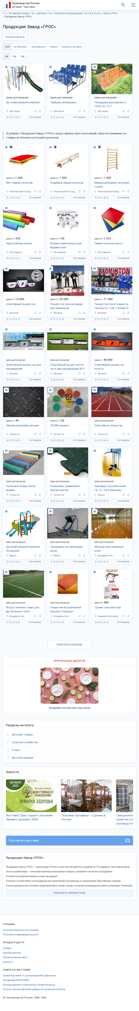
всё (7, 46)
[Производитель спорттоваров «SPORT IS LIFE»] (35, 252)
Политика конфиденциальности (20, 934)
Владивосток (105, 555)
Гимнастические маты (108, 243)
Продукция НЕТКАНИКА (16, 980)
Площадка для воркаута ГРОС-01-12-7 (110, 104)
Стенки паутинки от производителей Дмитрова (29, 975)
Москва (13, 312)
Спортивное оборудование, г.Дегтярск (100, 13)
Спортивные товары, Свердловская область (87, 13)
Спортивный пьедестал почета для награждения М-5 (67, 367)
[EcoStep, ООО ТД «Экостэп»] (35, 434)
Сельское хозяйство (25, 742)
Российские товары (19, 13)
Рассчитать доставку (24, 840)
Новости (8, 962)
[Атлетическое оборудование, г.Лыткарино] (128, 252)
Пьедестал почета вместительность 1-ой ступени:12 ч (111, 306)
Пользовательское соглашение (20, 930)
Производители (12, 952)
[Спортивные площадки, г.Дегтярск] (128, 111)
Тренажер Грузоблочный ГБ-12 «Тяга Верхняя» (110, 488)
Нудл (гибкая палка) (19, 243)
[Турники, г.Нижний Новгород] (128, 616)
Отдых (16, 750)
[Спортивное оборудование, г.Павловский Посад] (83, 191)
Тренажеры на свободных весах (66, 549)
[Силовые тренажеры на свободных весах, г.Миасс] (83, 555)
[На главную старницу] (4, 13)
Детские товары (22, 734)
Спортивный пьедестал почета (109, 367)
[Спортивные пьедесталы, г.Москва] (39, 312)
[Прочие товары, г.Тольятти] (39, 434)
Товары (7, 948)
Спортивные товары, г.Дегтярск (91, 13)
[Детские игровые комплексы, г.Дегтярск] (39, 111)
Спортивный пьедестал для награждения (23, 367)
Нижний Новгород (108, 616)
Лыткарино (15, 252)
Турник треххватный (107, 607)
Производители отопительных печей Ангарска (29, 984)
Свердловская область (34, 13)
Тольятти (14, 434)
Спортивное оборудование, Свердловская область (96, 13)
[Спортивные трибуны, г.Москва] (83, 312)
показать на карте (72, 46)
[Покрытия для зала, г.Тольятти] (128, 434)
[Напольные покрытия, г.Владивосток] (128, 555)
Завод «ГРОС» (110, 13)
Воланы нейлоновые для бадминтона (65, 245)
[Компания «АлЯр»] (35, 312)
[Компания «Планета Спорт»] (123, 555)
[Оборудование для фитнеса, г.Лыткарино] (39, 252)
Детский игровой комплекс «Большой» (23, 549)
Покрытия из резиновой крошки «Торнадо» (65, 609)
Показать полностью (69, 892)
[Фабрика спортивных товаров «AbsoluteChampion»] (123, 616)
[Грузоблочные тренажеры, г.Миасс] (128, 494)
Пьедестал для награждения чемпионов (67, 306)
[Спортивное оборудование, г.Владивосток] (39, 616)
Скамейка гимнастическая (66, 182)
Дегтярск (41, 13)
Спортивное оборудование (68, 13)
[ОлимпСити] (35, 191)
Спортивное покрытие (108, 425)
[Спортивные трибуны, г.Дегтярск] (83, 111)
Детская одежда (22, 757)
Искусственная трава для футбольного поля (22, 609)
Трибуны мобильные (63, 102)
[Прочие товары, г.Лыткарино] (83, 252)
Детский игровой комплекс (23, 102)
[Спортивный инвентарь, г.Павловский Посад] (39, 191)
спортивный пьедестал (20, 304)
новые (53, 46)
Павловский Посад (20, 191)
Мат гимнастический (19, 182)
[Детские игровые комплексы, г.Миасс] (39, 555)
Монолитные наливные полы (109, 549)
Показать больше (70, 644)
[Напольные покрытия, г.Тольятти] (39, 494)
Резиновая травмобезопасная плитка (65, 488)
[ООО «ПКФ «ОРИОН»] (123, 494)
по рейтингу (20, 46)
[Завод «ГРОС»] (35, 111)
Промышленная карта (15, 957)
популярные (38, 46)
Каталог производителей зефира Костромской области (34, 989)
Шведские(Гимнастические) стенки (111, 185)
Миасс (101, 494)
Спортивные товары (51, 13)
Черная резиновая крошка (22, 425)
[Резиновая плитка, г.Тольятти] (83, 494)
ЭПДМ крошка (59, 425)
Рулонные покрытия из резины (20, 488)
